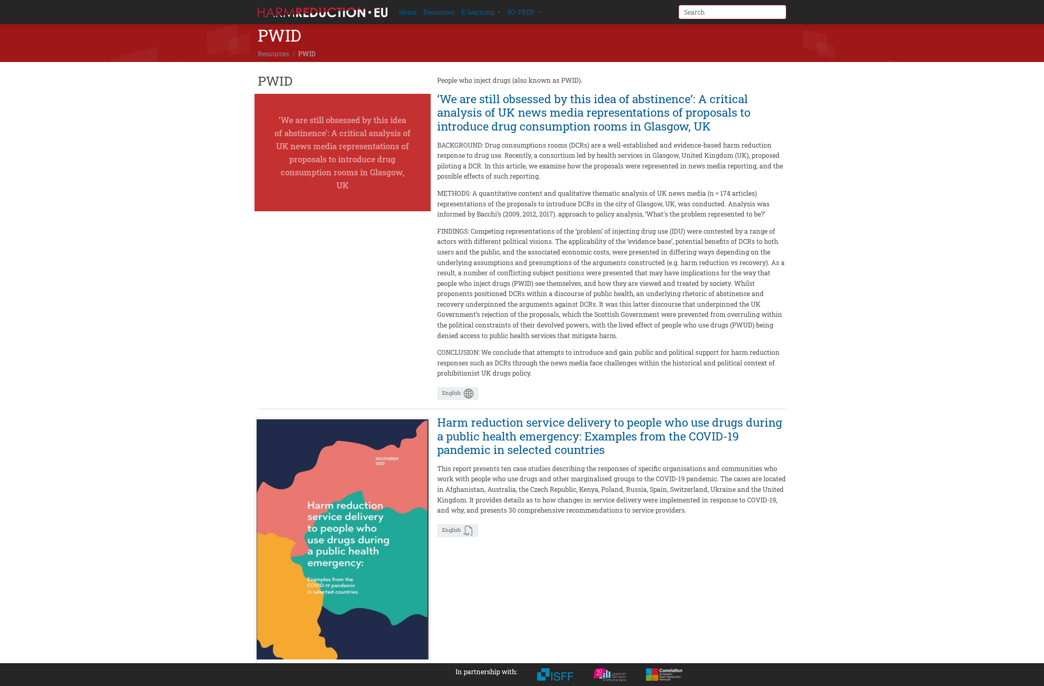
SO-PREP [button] (521, 12)
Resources (439, 12)
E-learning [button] (478, 12)
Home (408, 12)
